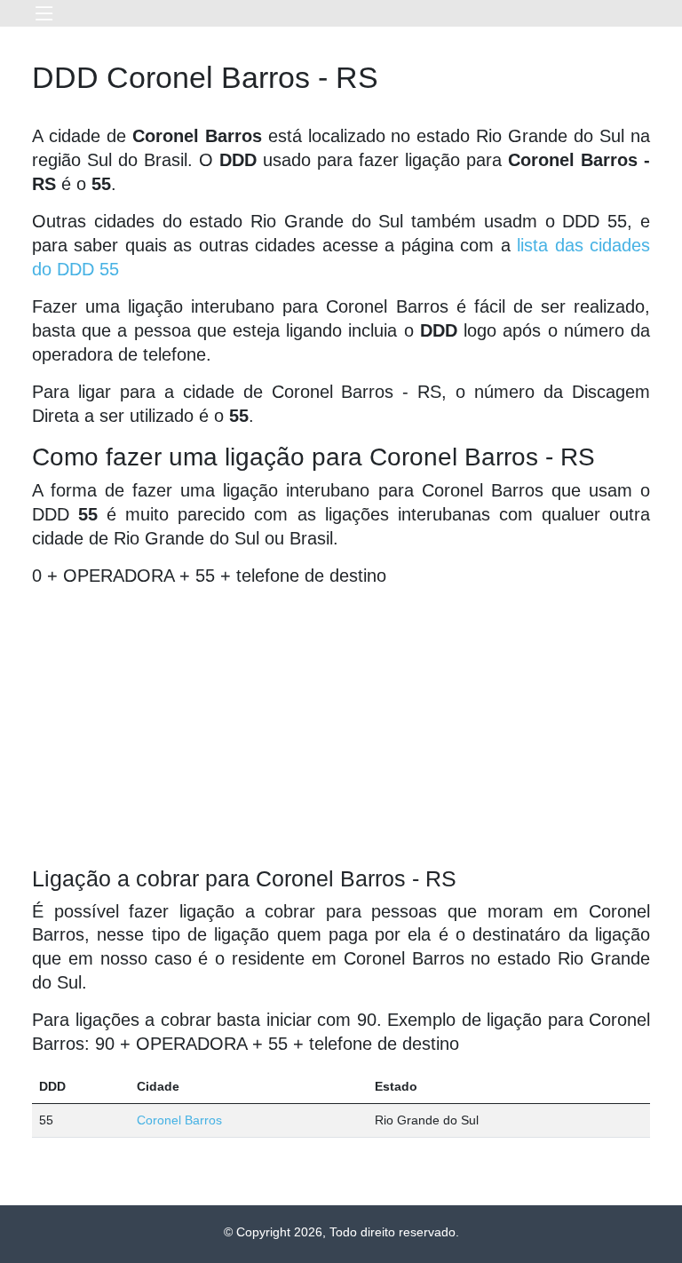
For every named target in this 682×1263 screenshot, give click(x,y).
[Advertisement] (341, 726)
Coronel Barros (179, 1120)
